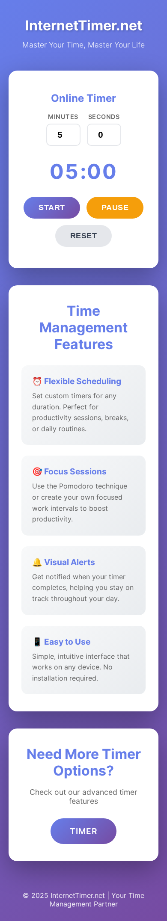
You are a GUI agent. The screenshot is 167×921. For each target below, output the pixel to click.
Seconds (104, 116)
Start (52, 207)
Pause (115, 207)
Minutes (63, 116)
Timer (83, 831)
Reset (83, 235)
